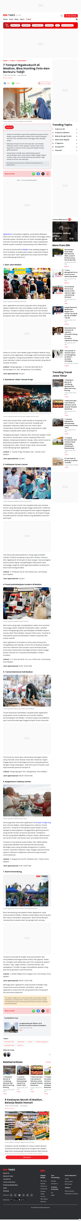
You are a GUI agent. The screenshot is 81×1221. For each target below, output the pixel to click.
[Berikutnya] (51, 1177)
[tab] (10, 127)
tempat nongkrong (43, 822)
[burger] (76, 19)
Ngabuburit (7, 234)
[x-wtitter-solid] (43, 173)
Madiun (26, 249)
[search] (62, 16)
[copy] (47, 173)
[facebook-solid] (38, 173)
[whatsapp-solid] (33, 173)
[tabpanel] (27, 150)
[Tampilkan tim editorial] (50, 1054)
